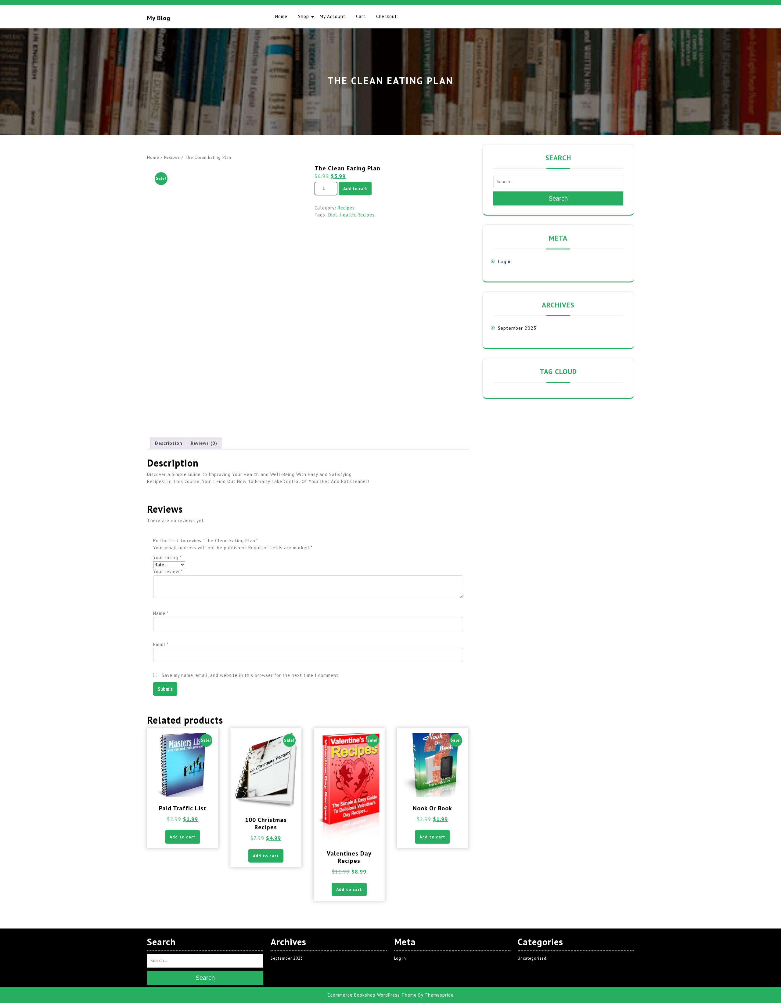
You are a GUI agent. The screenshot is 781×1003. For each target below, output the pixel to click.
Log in (505, 261)
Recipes (172, 157)
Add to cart (355, 188)
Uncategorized (532, 958)
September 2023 (517, 328)
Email (161, 644)
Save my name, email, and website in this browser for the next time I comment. (251, 675)
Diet (332, 215)
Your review (168, 571)
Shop (303, 16)
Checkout (386, 16)
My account (332, 16)
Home (281, 16)
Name (161, 613)
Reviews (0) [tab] (204, 443)
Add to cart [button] (183, 837)
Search (558, 198)
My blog (158, 18)
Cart (360, 16)
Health (347, 215)
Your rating (167, 557)
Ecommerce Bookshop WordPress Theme (372, 995)
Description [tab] (168, 443)
